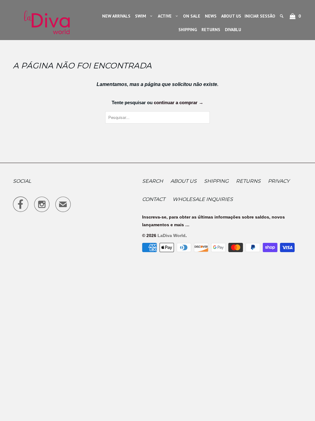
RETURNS (210, 29)
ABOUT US (231, 16)
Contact (153, 199)
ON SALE (191, 16)
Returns (248, 181)
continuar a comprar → (178, 102)
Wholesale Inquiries (203, 199)
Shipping (216, 181)
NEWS (211, 16)
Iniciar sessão (260, 16)
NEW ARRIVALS (116, 16)
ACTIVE (166, 16)
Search (152, 181)
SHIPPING (187, 29)
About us (183, 181)
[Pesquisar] (282, 16)
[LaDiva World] (47, 20)
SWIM (142, 16)
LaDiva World (171, 235)
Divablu (233, 29)
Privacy (278, 181)
